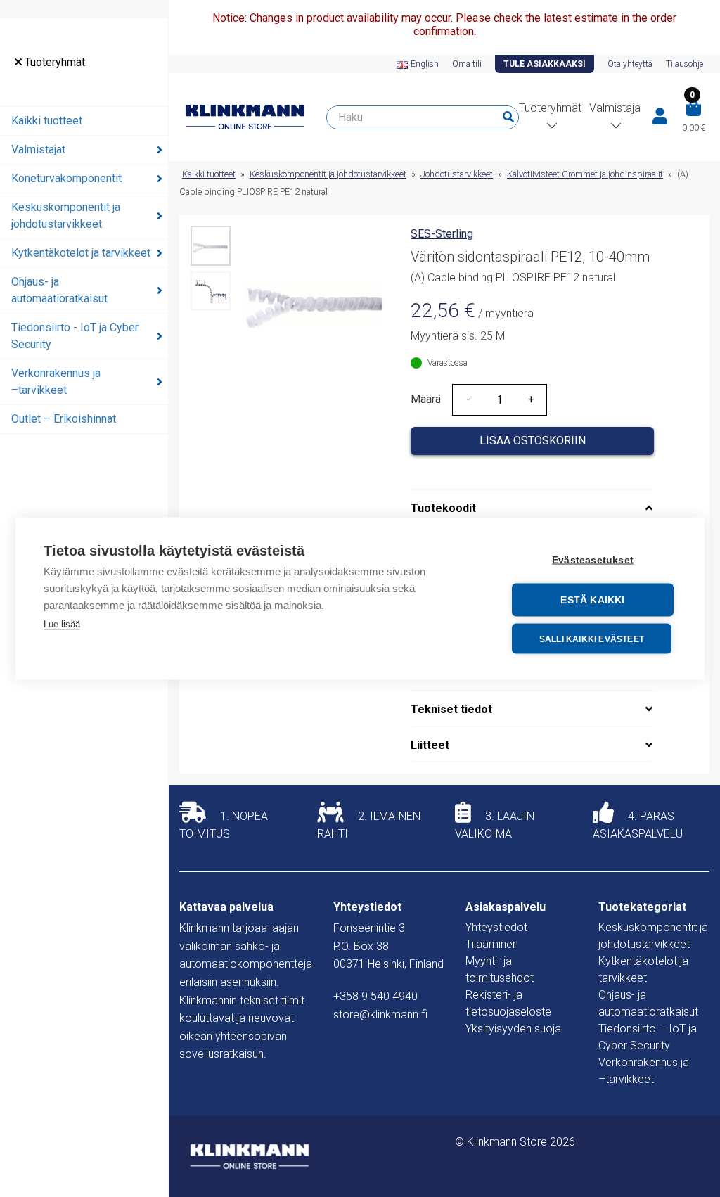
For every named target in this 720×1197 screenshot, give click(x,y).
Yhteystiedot (496, 927)
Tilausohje (684, 64)
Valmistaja (615, 108)
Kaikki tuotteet (46, 120)
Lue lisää (62, 624)
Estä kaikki (592, 600)
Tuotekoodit (443, 508)
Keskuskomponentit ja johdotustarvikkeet (65, 215)
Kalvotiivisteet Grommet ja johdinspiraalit (585, 174)
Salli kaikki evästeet (591, 639)
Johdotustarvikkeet (456, 174)
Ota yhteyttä (630, 64)
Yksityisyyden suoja (513, 1028)
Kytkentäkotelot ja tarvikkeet (80, 253)
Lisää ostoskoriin (533, 440)
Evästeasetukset (593, 560)
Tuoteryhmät (53, 62)
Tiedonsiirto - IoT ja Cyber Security (75, 336)
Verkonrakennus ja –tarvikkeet (56, 381)
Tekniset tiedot (451, 709)
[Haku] (508, 117)
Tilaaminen (491, 944)
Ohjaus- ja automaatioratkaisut (59, 290)
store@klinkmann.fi (380, 1014)
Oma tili (467, 64)
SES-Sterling (442, 234)
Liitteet (430, 745)
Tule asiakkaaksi (544, 64)
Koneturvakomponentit (66, 178)
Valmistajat (38, 149)
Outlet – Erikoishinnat (63, 418)
